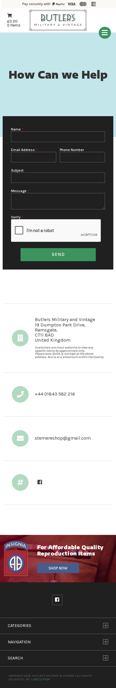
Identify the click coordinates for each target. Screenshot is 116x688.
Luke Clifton (40, 679)
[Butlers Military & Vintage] (58, 29)
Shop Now (58, 568)
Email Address (24, 150)
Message (20, 191)
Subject (17, 170)
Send (58, 254)
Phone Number (72, 150)
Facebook (57, 600)
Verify (17, 217)
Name (17, 129)
